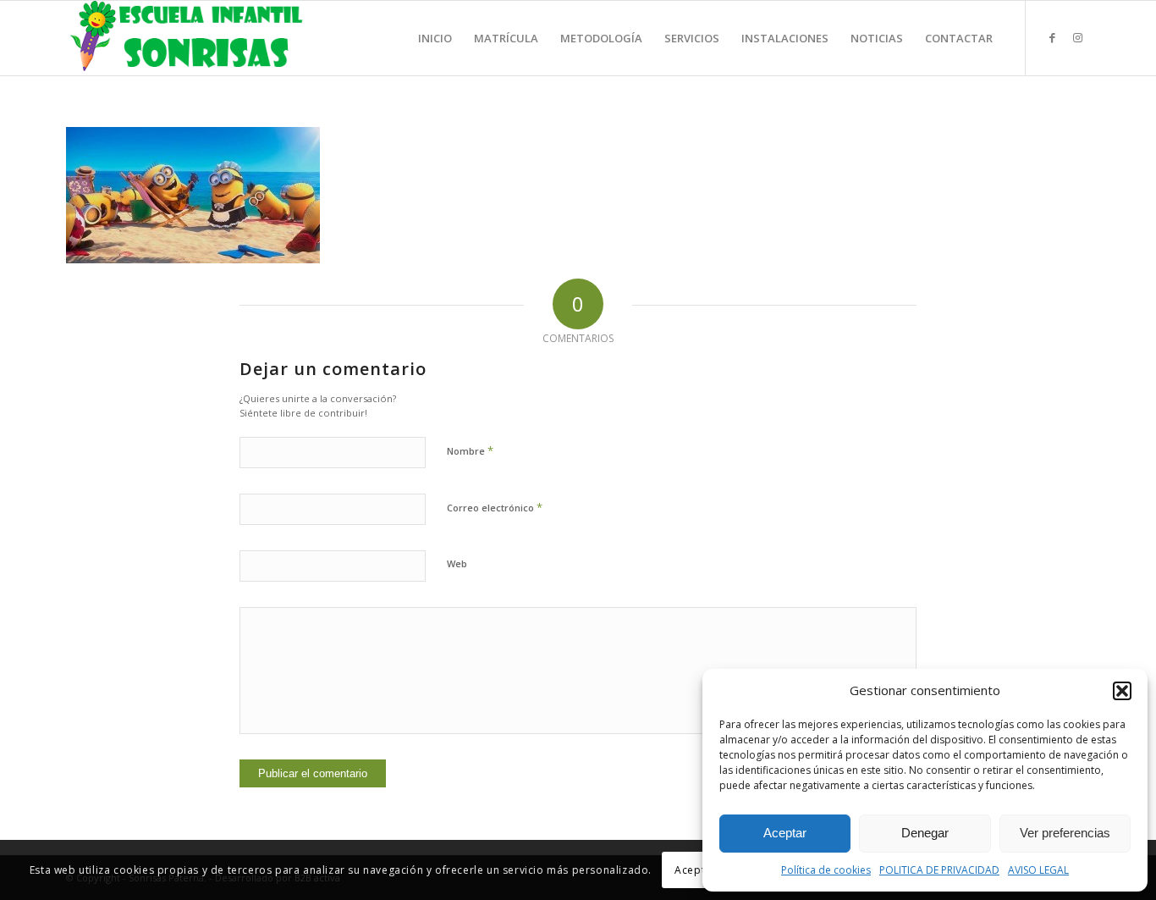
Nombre (470, 450)
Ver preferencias (1065, 832)
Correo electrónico (494, 507)
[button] (1122, 690)
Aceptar (784, 832)
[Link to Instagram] (1077, 37)
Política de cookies (826, 870)
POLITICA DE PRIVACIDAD (939, 870)
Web (457, 563)
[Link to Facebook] (1052, 37)
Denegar (925, 832)
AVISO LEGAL (1038, 870)
